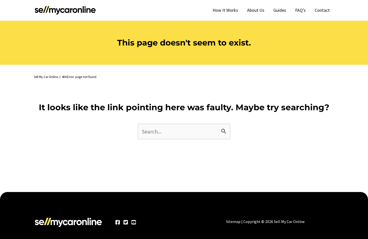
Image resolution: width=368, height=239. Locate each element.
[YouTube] (133, 222)
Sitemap (233, 221)
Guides (279, 10)
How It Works (225, 10)
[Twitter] (125, 222)
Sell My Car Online (46, 77)
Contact (322, 10)
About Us (255, 10)
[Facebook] (117, 222)
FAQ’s (300, 10)
